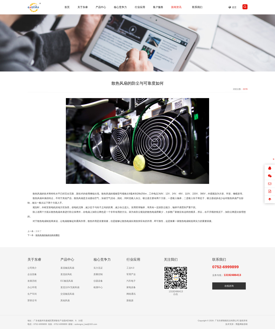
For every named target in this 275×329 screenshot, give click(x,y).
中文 (234, 17)
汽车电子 (131, 281)
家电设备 (131, 287)
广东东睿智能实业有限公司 (227, 320)
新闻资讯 (176, 7)
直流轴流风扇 (67, 268)
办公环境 (32, 287)
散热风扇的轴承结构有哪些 (48, 235)
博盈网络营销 (241, 324)
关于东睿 (82, 7)
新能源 (129, 300)
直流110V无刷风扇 (69, 287)
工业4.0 (130, 268)
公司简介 (32, 268)
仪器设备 (98, 281)
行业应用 (140, 7)
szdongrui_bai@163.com (85, 324)
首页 (67, 7)
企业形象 (32, 274)
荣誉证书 (32, 300)
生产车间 (32, 294)
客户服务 (158, 7)
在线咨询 (229, 286)
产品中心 (101, 7)
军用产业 (131, 274)
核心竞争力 (120, 7)
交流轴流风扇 (67, 294)
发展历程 (32, 281)
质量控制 (98, 274)
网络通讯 (131, 294)
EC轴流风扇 (66, 281)
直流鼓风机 (66, 274)
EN (234, 23)
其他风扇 (65, 300)
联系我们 (197, 7)
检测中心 (98, 287)
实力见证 (98, 268)
